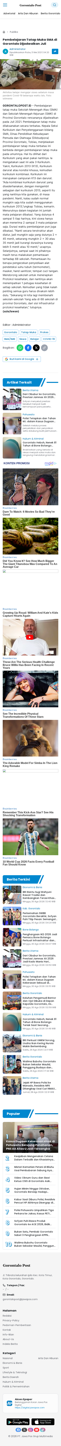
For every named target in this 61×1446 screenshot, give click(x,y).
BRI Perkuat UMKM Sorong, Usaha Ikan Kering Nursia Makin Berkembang (39, 1043)
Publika (14, 32)
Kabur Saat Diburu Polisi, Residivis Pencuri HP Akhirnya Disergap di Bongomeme (34, 1203)
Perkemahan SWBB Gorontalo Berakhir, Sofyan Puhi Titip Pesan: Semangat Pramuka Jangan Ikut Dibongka (39, 919)
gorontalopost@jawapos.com (20, 1299)
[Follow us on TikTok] (42, 1430)
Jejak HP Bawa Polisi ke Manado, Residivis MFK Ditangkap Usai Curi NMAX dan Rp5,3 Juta (39, 1087)
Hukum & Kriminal (33, 438)
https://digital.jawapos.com (30, 1407)
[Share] (55, 51)
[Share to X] (36, 347)
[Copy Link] (44, 347)
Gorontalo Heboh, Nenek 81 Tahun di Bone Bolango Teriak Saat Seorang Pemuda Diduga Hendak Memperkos (39, 1025)
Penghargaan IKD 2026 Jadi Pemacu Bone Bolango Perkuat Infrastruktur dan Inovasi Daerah (40, 939)
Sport (6, 1367)
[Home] (4, 32)
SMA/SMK (9, 339)
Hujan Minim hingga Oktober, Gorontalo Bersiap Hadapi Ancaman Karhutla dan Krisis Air (34, 1192)
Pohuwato (29, 414)
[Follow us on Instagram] (30, 1430)
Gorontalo (10, 332)
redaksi (7, 1315)
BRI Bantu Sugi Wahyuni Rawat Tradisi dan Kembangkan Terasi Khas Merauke (38, 896)
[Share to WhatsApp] (20, 347)
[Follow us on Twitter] (24, 1430)
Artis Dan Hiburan (48, 1358)
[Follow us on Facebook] (18, 1430)
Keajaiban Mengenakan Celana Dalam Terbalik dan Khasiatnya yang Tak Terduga (33, 1159)
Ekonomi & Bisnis (32, 887)
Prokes (44, 332)
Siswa (22, 339)
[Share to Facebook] (28, 347)
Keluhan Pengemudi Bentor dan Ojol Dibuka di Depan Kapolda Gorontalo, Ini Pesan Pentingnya (39, 1002)
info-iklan (8, 1334)
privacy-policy (11, 1320)
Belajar (34, 339)
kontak (7, 1330)
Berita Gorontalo (32, 993)
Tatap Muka (28, 332)
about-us (8, 1339)
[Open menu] (5, 5)
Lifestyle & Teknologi (15, 1372)
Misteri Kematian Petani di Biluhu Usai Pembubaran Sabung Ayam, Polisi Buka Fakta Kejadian (34, 1170)
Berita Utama (30, 390)
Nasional (8, 1358)
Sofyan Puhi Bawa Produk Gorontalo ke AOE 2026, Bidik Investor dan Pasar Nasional (32, 1224)
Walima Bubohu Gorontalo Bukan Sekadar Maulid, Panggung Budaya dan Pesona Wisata (39, 1066)
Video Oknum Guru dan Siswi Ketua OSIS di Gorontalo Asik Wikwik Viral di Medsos (32, 1181)
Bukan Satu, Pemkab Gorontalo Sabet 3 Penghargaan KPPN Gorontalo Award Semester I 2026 (33, 1236)
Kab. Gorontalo (31, 908)
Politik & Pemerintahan (16, 1386)
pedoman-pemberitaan (17, 1325)
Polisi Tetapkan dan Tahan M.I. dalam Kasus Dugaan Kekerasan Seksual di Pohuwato (39, 981)
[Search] (54, 5)
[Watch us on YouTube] (36, 1430)
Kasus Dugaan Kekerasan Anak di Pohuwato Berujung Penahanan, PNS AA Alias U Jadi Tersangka (30, 1145)
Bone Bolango (31, 929)
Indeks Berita (10, 1344)
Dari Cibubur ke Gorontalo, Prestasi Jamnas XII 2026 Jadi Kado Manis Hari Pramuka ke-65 (39, 960)
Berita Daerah (11, 1377)
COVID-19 (49, 339)
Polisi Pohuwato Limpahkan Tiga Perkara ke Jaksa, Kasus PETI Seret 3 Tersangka (34, 1213)
